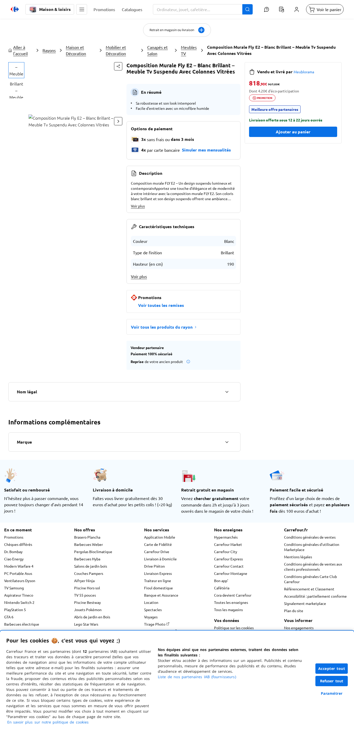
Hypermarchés (226, 537)
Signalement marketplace (305, 603)
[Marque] (227, 442)
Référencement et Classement (309, 589)
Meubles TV (189, 50)
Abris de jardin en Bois (92, 616)
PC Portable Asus (18, 573)
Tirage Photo (155, 624)
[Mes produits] (281, 9)
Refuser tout (331, 680)
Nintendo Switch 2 (19, 602)
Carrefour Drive (156, 551)
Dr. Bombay (13, 551)
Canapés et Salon (157, 50)
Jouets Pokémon (88, 609)
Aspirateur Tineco (18, 595)
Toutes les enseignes (231, 602)
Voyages (151, 616)
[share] (118, 66)
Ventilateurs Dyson (19, 580)
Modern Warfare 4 (18, 566)
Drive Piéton (154, 566)
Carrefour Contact (229, 566)
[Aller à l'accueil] (14, 9)
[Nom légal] (227, 392)
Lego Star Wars (86, 624)
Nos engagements (299, 627)
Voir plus (138, 206)
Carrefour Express (228, 558)
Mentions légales (298, 556)
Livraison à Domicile (160, 558)
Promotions (13, 537)
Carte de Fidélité (158, 544)
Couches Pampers (88, 573)
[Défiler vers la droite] (118, 121)
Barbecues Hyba (87, 558)
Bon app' (221, 580)
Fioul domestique (158, 587)
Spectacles (153, 609)
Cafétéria (221, 587)
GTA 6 (8, 616)
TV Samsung (14, 587)
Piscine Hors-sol (87, 587)
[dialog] (177, 681)
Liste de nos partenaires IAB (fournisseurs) (197, 676)
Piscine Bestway (87, 602)
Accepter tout (331, 668)
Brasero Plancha (87, 537)
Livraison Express (158, 573)
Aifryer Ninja (84, 580)
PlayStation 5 (15, 609)
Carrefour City (225, 551)
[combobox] (203, 9)
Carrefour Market (228, 544)
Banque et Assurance (161, 595)
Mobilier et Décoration (116, 50)
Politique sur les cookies (234, 627)
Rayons (49, 50)
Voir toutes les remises (161, 305)
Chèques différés (18, 544)
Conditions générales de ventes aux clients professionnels (313, 566)
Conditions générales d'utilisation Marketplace (311, 547)
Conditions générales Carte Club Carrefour (310, 579)
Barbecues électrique (21, 624)
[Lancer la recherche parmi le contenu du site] (247, 9)
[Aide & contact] (266, 9)
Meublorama (304, 71)
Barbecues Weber (88, 544)
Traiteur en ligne (157, 580)
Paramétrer (332, 693)
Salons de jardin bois (90, 566)
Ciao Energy (14, 558)
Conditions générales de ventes (310, 537)
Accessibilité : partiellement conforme (315, 596)
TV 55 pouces (85, 595)
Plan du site (293, 610)
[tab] (16, 70)
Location (151, 602)
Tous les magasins (228, 609)
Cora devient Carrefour (232, 595)
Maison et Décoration (76, 50)
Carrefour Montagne (230, 573)
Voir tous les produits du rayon (162, 327)
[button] (81, 9)
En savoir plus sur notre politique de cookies (48, 722)
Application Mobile (159, 537)
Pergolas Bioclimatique (93, 551)
